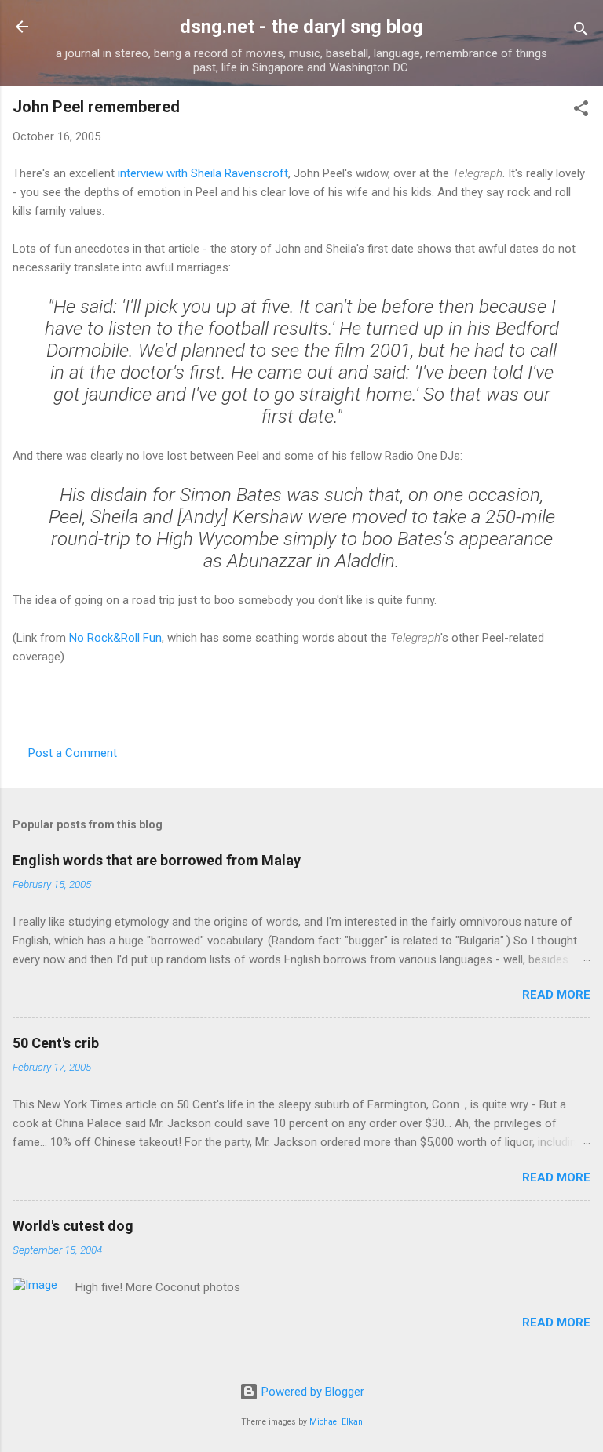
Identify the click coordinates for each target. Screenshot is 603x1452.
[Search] (581, 32)
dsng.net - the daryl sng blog (301, 27)
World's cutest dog (73, 1225)
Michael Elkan (336, 1422)
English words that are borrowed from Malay (157, 860)
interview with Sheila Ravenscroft (203, 173)
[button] (581, 111)
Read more (556, 995)
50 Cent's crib (56, 1043)
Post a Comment (72, 753)
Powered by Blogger (311, 1392)
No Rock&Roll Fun (115, 638)
